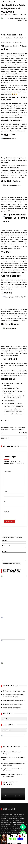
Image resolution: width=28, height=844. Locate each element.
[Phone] (23, 827)
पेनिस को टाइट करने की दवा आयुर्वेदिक (11, 708)
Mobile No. (5, 546)
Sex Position (22, 429)
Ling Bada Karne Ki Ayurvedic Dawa (12, 704)
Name (6, 491)
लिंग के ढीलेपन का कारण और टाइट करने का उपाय (14, 691)
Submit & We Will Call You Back (11, 563)
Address (4, 551)
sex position (13, 427)
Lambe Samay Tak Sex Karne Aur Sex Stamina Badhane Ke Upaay (13, 696)
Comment (7, 472)
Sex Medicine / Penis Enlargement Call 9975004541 (13, 8)
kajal (4, 769)
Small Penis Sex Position (12, 429)
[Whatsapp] (23, 833)
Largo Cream (4, 438)
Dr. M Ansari (16, 42)
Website (6, 511)
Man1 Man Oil (23, 433)
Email (6, 501)
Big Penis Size (5, 427)
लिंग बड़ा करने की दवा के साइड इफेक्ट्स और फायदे (14, 700)
